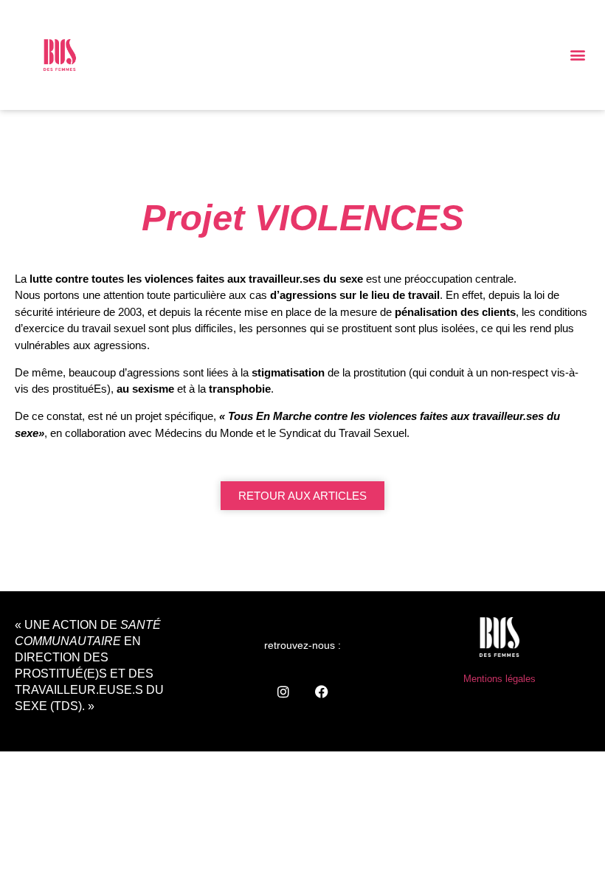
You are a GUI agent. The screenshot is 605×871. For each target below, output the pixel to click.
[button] (578, 55)
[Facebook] (321, 691)
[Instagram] (283, 691)
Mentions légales (499, 678)
